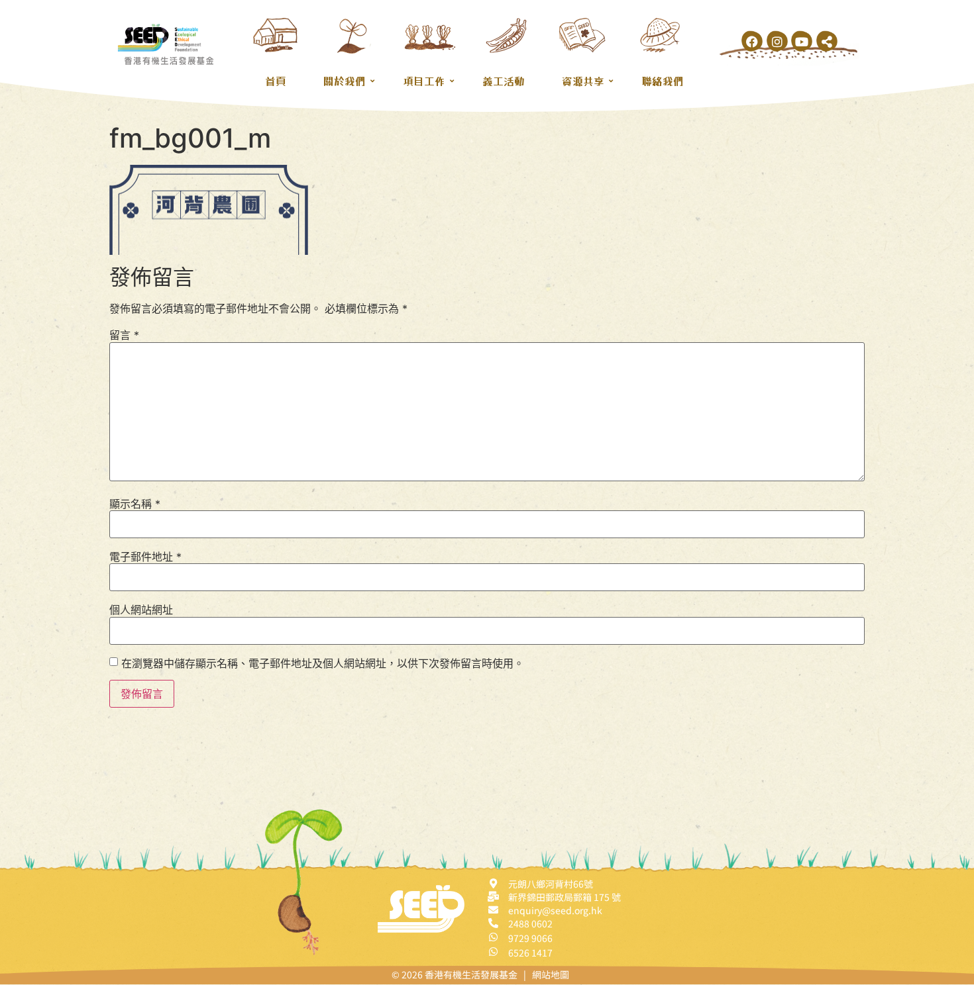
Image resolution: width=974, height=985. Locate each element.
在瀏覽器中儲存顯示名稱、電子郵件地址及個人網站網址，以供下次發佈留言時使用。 (322, 663)
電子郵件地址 (145, 556)
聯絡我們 (662, 81)
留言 (124, 335)
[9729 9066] (493, 937)
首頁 (275, 81)
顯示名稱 (134, 503)
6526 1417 (530, 952)
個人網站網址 (141, 609)
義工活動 (503, 81)
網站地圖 (550, 974)
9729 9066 (530, 938)
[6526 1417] (493, 952)
